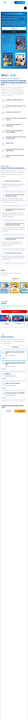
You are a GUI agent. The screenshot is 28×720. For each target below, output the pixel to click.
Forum (14, 32)
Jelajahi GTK (14, 28)
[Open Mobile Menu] (11, 2)
